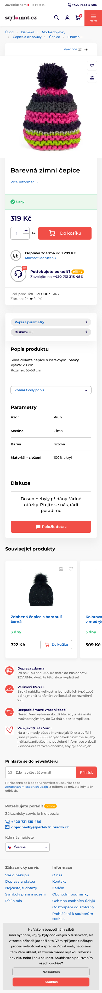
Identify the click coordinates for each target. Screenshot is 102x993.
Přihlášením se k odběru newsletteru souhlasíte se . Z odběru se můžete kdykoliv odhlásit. (49, 787)
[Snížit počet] (26, 236)
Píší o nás (13, 901)
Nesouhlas (51, 972)
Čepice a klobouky (27, 37)
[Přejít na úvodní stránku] (21, 17)
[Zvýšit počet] (26, 230)
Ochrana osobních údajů (73, 901)
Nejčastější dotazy (21, 888)
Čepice (54, 37)
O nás (57, 875)
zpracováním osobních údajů (26, 787)
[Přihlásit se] (67, 18)
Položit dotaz (53, 526)
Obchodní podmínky (70, 894)
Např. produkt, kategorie (39, 44)
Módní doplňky (53, 32)
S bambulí (75, 37)
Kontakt (59, 881)
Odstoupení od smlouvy (73, 907)
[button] (57, 18)
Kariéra (58, 888)
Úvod (9, 32)
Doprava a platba (20, 881)
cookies (55, 963)
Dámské (27, 32)
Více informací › (24, 182)
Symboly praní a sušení (25, 894)
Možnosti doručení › (40, 258)
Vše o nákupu (17, 875)
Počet (17, 233)
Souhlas (51, 982)
